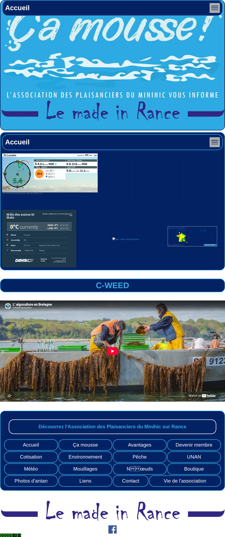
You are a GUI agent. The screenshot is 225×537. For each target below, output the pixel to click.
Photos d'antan (31, 481)
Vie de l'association (185, 481)
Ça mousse (85, 445)
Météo (31, 469)
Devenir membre (194, 445)
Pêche (140, 457)
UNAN (194, 457)
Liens (85, 481)
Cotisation (31, 457)
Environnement (85, 457)
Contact (130, 481)
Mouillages (85, 469)
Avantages (139, 445)
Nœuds (140, 469)
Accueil (31, 445)
